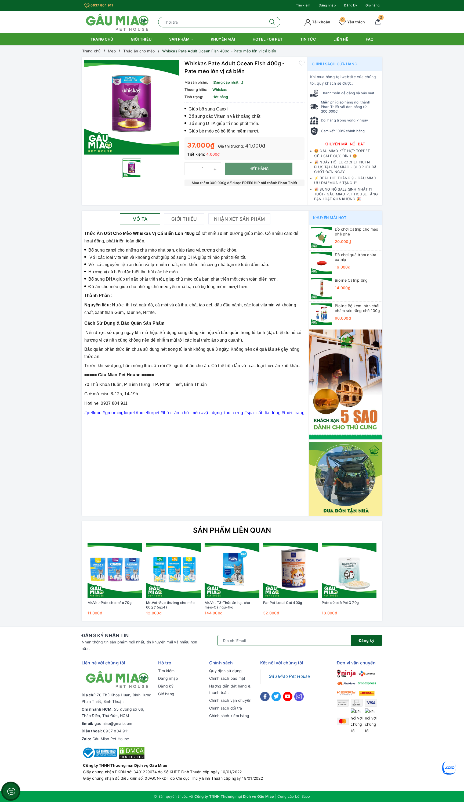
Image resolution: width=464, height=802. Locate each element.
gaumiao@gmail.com (113, 723)
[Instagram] (299, 696)
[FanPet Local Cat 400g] (290, 570)
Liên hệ (341, 39)
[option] (131, 107)
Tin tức (308, 39)
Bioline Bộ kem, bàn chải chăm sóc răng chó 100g (357, 308)
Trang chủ (101, 39)
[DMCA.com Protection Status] (131, 752)
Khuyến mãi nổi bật (344, 144)
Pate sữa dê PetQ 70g (340, 602)
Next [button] (393, 583)
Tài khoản (321, 22)
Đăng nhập (327, 5)
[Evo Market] (345, 384)
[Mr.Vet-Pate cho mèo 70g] (115, 570)
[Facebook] (265, 696)
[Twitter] (276, 696)
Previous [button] (71, 583)
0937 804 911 (101, 5)
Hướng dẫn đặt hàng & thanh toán (230, 689)
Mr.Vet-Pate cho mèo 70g (110, 602)
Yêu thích (353, 22)
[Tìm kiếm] (272, 22)
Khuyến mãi (223, 39)
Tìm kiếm (303, 5)
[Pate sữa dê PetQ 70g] (349, 570)
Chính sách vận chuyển (230, 700)
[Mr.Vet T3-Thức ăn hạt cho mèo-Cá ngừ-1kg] (232, 570)
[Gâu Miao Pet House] (117, 21)
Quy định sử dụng (225, 670)
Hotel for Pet (267, 39)
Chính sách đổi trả (225, 708)
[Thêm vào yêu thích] (302, 63)
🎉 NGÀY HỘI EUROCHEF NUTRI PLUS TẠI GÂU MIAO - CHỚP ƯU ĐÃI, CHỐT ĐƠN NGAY (346, 167)
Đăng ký (350, 5)
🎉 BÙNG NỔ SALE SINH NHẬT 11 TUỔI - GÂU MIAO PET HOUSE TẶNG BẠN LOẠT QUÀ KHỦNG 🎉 (346, 194)
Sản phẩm (179, 39)
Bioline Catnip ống (351, 280)
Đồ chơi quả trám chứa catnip (355, 257)
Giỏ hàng (372, 5)
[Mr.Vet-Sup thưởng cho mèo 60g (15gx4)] (173, 570)
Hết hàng (259, 168)
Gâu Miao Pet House (110, 738)
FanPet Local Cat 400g (282, 602)
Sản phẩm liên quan (232, 530)
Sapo (306, 796)
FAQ (370, 39)
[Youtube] (287, 696)
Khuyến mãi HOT (329, 217)
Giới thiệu (141, 39)
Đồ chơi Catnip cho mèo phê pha (356, 231)
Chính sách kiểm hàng (229, 715)
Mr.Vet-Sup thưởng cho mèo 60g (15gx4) (170, 604)
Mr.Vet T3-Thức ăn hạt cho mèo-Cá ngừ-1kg (227, 604)
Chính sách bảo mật (227, 678)
